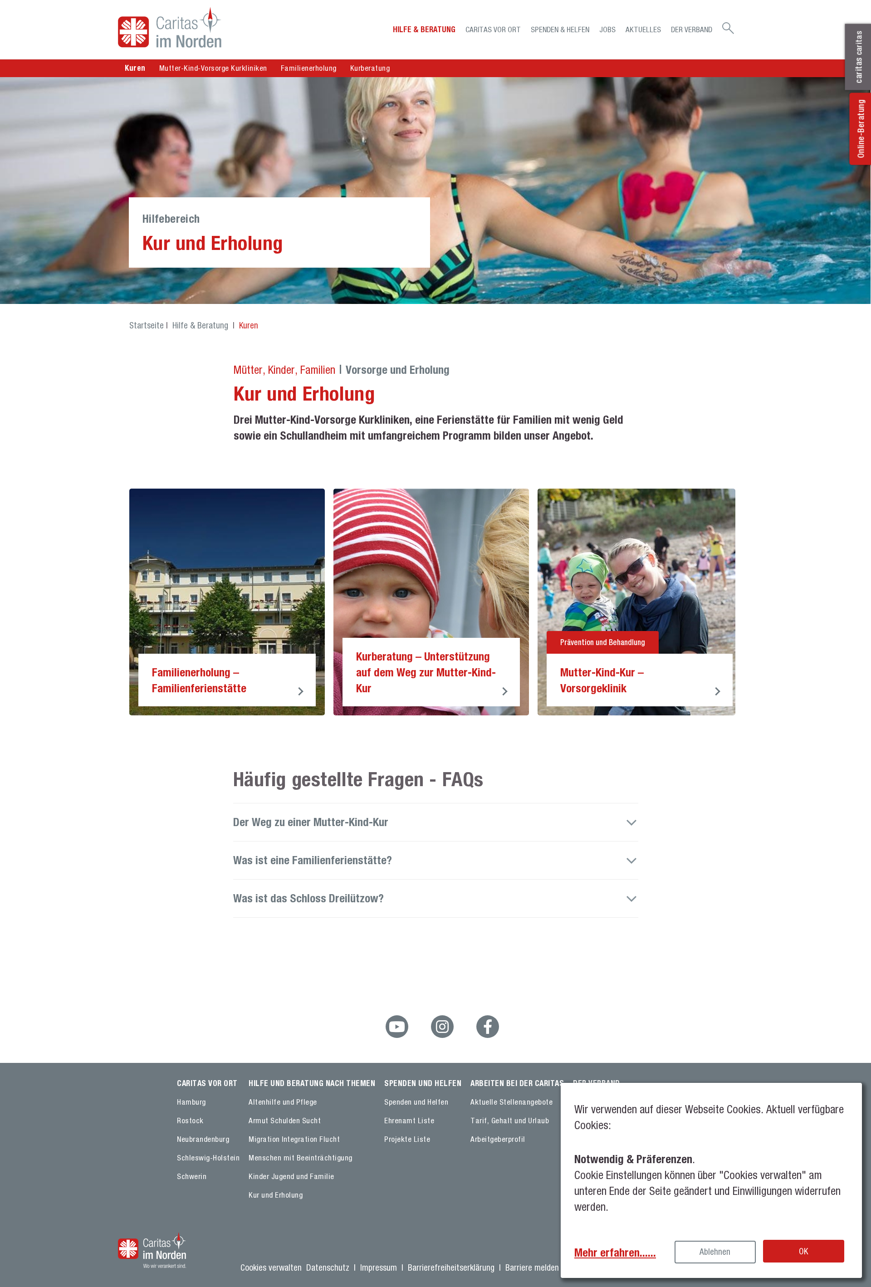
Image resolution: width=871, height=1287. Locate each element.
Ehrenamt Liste (409, 1120)
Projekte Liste (407, 1139)
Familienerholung (309, 68)
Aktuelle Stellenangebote (511, 1101)
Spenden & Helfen (560, 29)
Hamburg (191, 1101)
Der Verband (691, 29)
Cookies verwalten (271, 1267)
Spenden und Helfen (416, 1101)
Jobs (607, 29)
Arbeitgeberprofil (497, 1139)
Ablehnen (715, 1252)
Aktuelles (643, 29)
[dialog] (711, 1180)
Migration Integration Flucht (294, 1139)
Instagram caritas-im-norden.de (442, 1026)
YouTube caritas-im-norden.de (397, 1026)
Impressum (378, 1267)
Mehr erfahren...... (615, 1252)
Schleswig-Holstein (208, 1157)
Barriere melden (532, 1267)
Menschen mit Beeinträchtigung (300, 1157)
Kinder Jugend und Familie (291, 1176)
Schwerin (191, 1176)
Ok (803, 1251)
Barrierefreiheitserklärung (451, 1267)
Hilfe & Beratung (424, 29)
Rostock (190, 1120)
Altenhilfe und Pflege (283, 1101)
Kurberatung (370, 68)
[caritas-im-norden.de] (195, 27)
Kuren (248, 325)
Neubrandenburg (203, 1139)
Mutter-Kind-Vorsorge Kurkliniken (213, 68)
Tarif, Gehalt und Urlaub (509, 1120)
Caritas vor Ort (493, 29)
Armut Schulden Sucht (285, 1120)
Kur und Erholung (276, 1194)
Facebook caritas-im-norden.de (487, 1026)
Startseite (146, 325)
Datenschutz (327, 1267)
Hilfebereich (171, 218)
